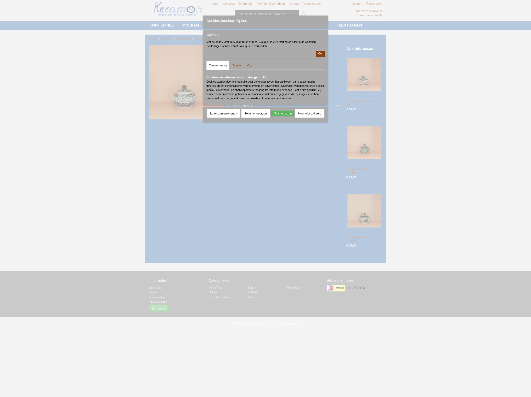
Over (250, 65)
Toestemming (218, 65)
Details (237, 65)
